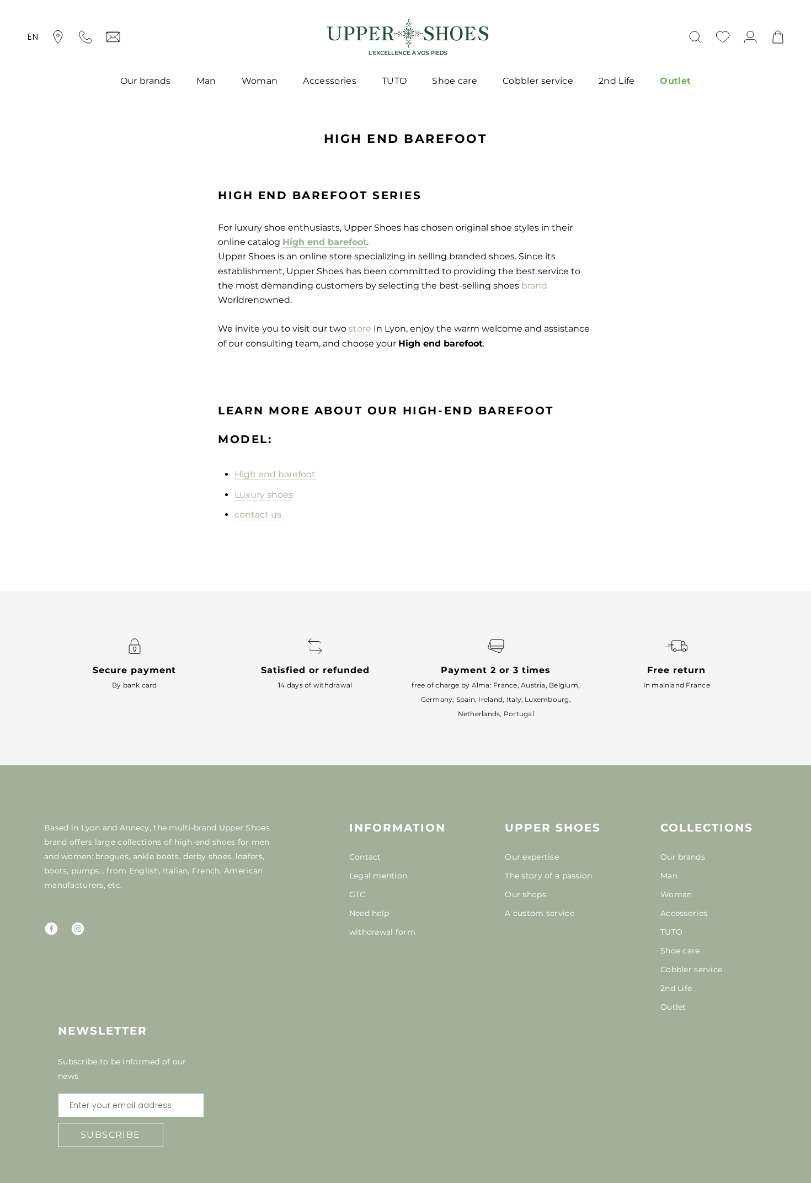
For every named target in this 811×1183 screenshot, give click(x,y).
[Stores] (58, 37)
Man (206, 81)
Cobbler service (538, 81)
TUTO (394, 81)
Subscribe (111, 1134)
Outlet (675, 81)
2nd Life (617, 81)
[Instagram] (78, 929)
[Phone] (85, 37)
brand (534, 285)
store (360, 328)
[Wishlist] (723, 37)
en (33, 36)
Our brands (145, 81)
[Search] (695, 37)
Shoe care (454, 81)
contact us (257, 514)
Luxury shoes (263, 494)
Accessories (329, 81)
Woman (260, 81)
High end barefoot (324, 242)
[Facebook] (51, 929)
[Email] (113, 37)
